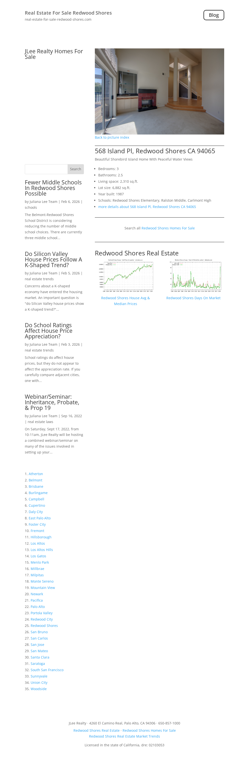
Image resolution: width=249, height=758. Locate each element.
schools (31, 207)
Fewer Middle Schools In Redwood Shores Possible (53, 187)
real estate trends (39, 279)
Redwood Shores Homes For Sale (168, 228)
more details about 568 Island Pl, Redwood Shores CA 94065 (147, 206)
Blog (214, 15)
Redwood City (42, 619)
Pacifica (37, 600)
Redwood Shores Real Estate (137, 253)
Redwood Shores (44, 625)
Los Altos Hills (42, 549)
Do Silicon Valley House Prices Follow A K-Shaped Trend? (53, 259)
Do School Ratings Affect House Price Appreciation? (48, 330)
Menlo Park (40, 562)
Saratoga (38, 663)
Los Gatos (38, 556)
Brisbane (36, 486)
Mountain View (43, 587)
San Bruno (39, 632)
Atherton (36, 473)
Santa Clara (40, 657)
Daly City (36, 511)
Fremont (37, 530)
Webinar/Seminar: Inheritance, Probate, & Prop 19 (52, 402)
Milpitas (37, 575)
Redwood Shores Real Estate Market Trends (124, 736)
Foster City (37, 524)
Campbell (36, 499)
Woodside (39, 688)
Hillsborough (41, 537)
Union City (39, 682)
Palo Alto (38, 606)
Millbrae (37, 568)
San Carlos (39, 638)
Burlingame (38, 492)
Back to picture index (112, 137)
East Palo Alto (40, 518)
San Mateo (39, 651)
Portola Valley (42, 613)
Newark (37, 594)
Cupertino (37, 505)
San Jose (37, 644)
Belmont (35, 480)
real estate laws (40, 421)
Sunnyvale (39, 676)
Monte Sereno (42, 581)
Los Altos (38, 543)
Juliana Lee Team (43, 201)
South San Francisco (47, 670)
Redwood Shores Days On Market (193, 298)
